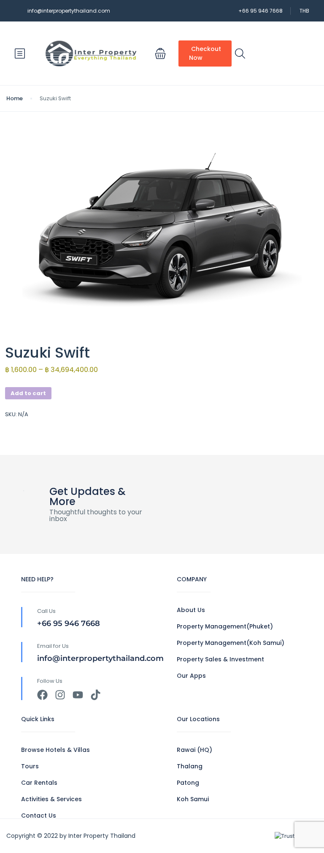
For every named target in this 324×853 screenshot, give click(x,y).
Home (14, 98)
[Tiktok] (95, 695)
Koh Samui (193, 799)
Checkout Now (205, 53)
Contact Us (38, 815)
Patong (188, 782)
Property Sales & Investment (220, 659)
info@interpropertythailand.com (68, 10)
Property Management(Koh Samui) (230, 643)
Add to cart (28, 393)
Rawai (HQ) (194, 750)
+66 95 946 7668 (260, 10)
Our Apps (191, 675)
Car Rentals (39, 782)
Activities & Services (51, 799)
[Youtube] (78, 695)
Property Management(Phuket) (225, 626)
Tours (30, 766)
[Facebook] (42, 695)
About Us (191, 610)
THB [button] (304, 10)
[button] (160, 53)
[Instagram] (60, 695)
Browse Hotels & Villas (55, 750)
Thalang (189, 766)
